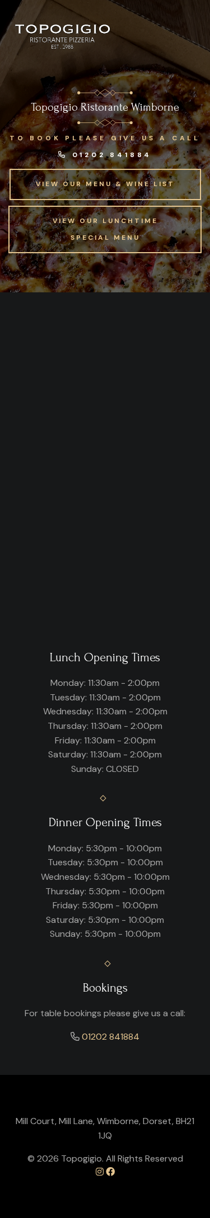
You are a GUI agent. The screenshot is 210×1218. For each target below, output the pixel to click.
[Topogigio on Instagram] (100, 1172)
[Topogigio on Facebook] (110, 1172)
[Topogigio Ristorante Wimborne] (63, 36)
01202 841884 (110, 154)
